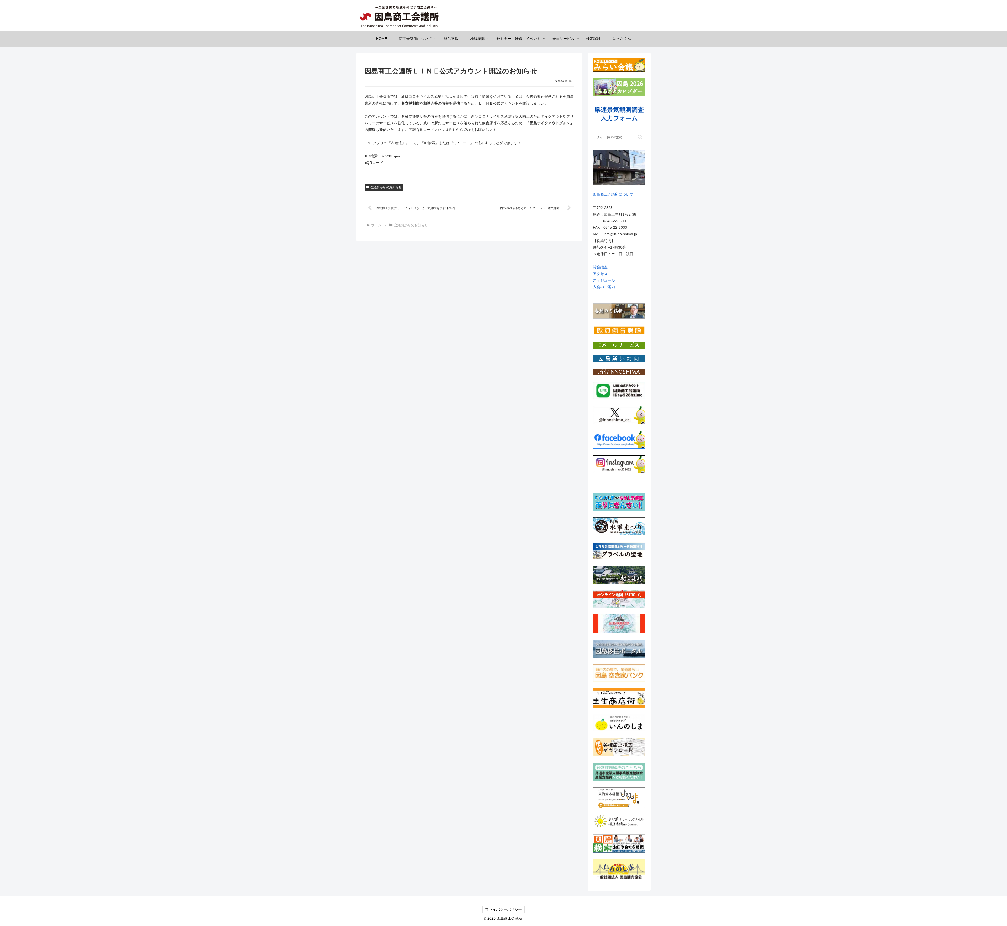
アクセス (600, 274)
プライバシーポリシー (503, 909)
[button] (640, 137)
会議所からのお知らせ (386, 187)
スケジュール (604, 280)
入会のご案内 (604, 287)
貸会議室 (600, 267)
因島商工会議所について (613, 194)
